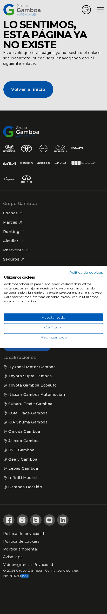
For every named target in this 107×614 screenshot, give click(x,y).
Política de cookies (86, 272)
